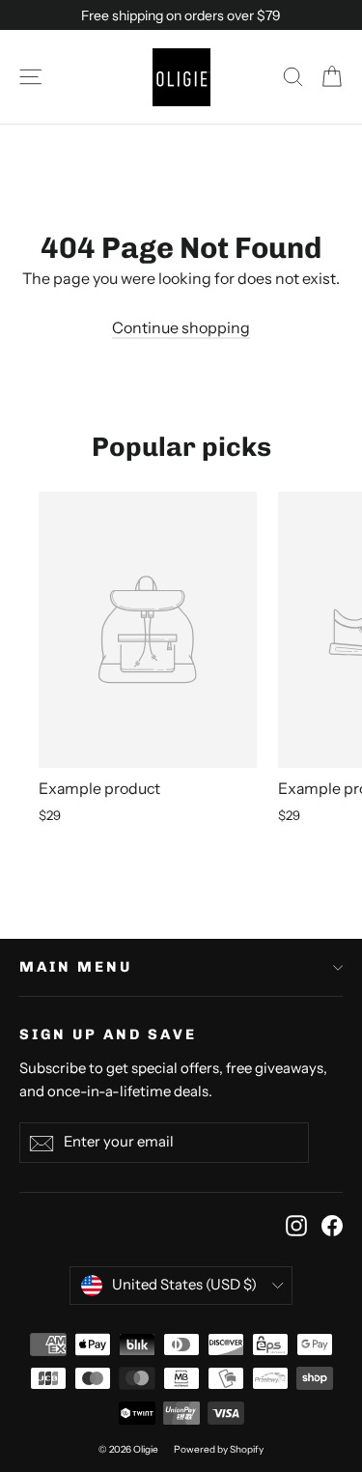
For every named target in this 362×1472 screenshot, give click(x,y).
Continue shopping (181, 327)
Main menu (75, 967)
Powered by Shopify (219, 1449)
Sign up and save (108, 1034)
